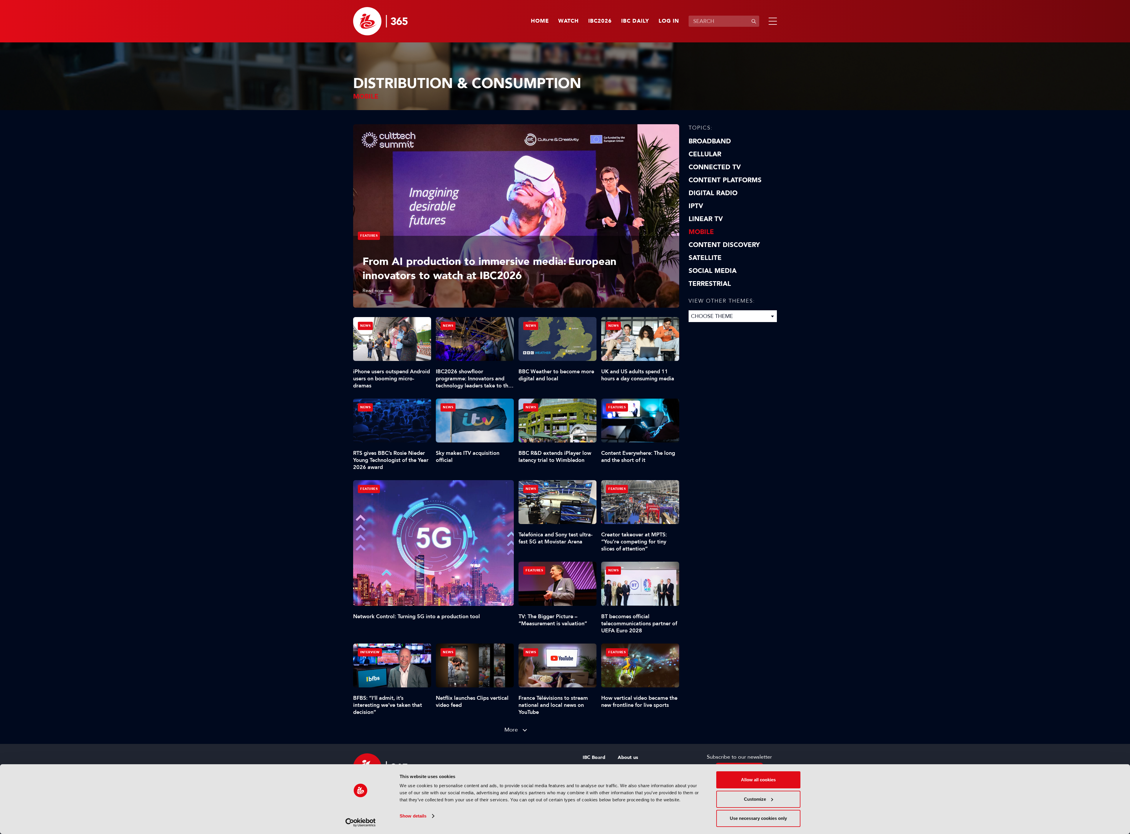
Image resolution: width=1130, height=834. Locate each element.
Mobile (701, 232)
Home (540, 21)
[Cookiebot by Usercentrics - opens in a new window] (360, 822)
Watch (568, 21)
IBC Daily (635, 21)
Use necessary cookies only (758, 818)
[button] (771, 21)
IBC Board (594, 757)
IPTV (696, 206)
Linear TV (706, 219)
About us (628, 757)
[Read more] (516, 216)
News (365, 326)
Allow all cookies (758, 779)
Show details (413, 815)
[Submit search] (753, 21)
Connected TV (715, 167)
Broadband (710, 141)
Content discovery (724, 245)
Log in (669, 21)
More (511, 729)
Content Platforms (725, 180)
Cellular (705, 154)
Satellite (705, 257)
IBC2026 (600, 21)
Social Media (713, 270)
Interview (370, 652)
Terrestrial (710, 283)
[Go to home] (380, 21)
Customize (755, 799)
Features (369, 235)
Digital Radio (713, 193)
